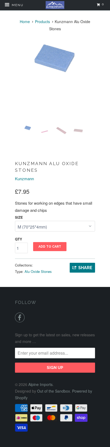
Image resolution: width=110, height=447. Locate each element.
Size (19, 217)
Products (42, 21)
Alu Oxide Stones (38, 271)
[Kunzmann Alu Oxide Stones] (55, 58)
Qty (18, 239)
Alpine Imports (40, 384)
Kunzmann (24, 178)
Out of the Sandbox (53, 391)
